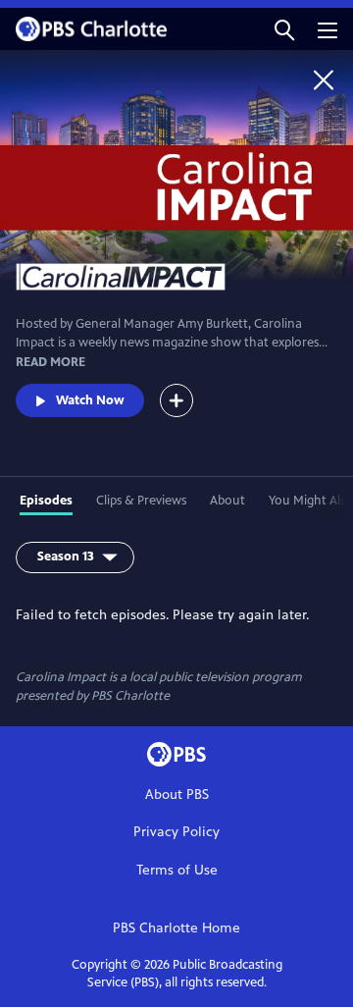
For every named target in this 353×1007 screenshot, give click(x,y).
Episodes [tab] (46, 500)
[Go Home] (323, 79)
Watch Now (90, 400)
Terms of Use (177, 870)
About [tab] (227, 500)
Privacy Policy (176, 831)
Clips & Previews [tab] (141, 500)
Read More (50, 362)
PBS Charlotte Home (176, 928)
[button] (284, 29)
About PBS (177, 794)
